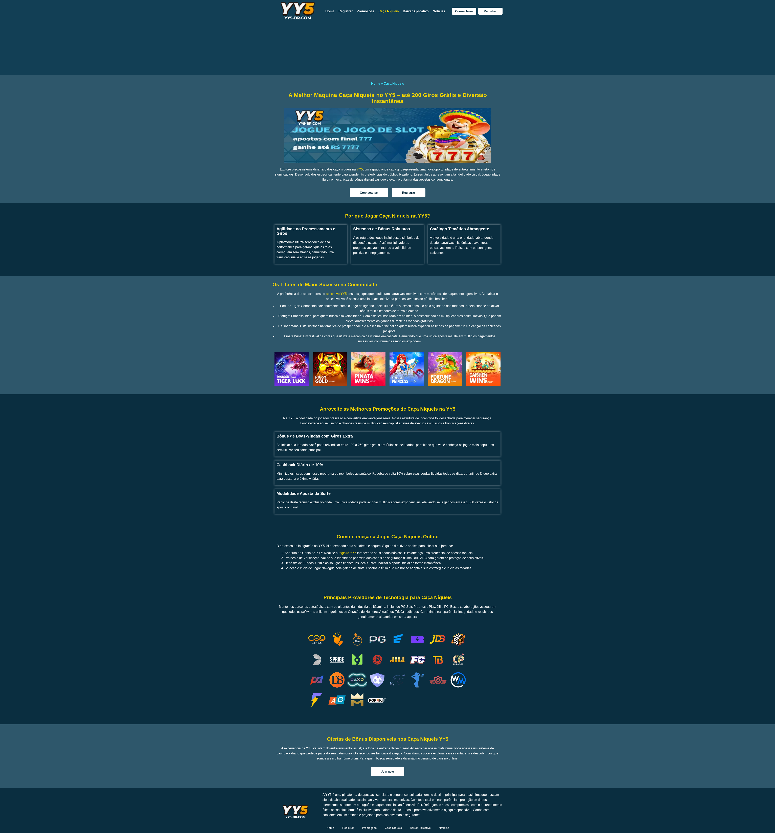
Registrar (345, 11)
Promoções (365, 11)
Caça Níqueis (388, 11)
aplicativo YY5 (336, 294)
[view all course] (766, 822)
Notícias (439, 11)
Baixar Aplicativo (416, 11)
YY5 (360, 169)
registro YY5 (347, 553)
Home (329, 11)
